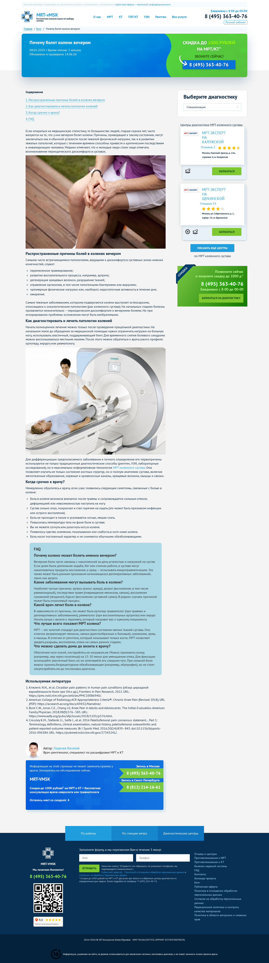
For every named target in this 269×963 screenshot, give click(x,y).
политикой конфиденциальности (154, 4)
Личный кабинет (235, 22)
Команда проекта (205, 878)
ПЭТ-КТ (133, 17)
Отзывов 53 (208, 204)
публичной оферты (124, 4)
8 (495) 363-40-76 (226, 16)
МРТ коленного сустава (129, 467)
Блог (197, 882)
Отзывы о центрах (205, 854)
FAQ (196, 870)
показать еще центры (212, 248)
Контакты (200, 874)
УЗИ (146, 17)
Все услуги (179, 17)
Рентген (160, 17)
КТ (120, 17)
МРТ (110, 17)
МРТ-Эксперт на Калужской (214, 137)
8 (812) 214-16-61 (143, 787)
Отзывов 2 (208, 147)
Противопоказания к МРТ (210, 858)
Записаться (227, 171)
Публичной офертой (111, 872)
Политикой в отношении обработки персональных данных (154, 872)
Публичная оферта (206, 886)
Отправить (89, 868)
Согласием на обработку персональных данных (103, 875)
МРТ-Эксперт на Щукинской (214, 194)
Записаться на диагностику (221, 298)
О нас (97, 17)
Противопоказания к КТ (209, 862)
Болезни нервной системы (210, 866)
